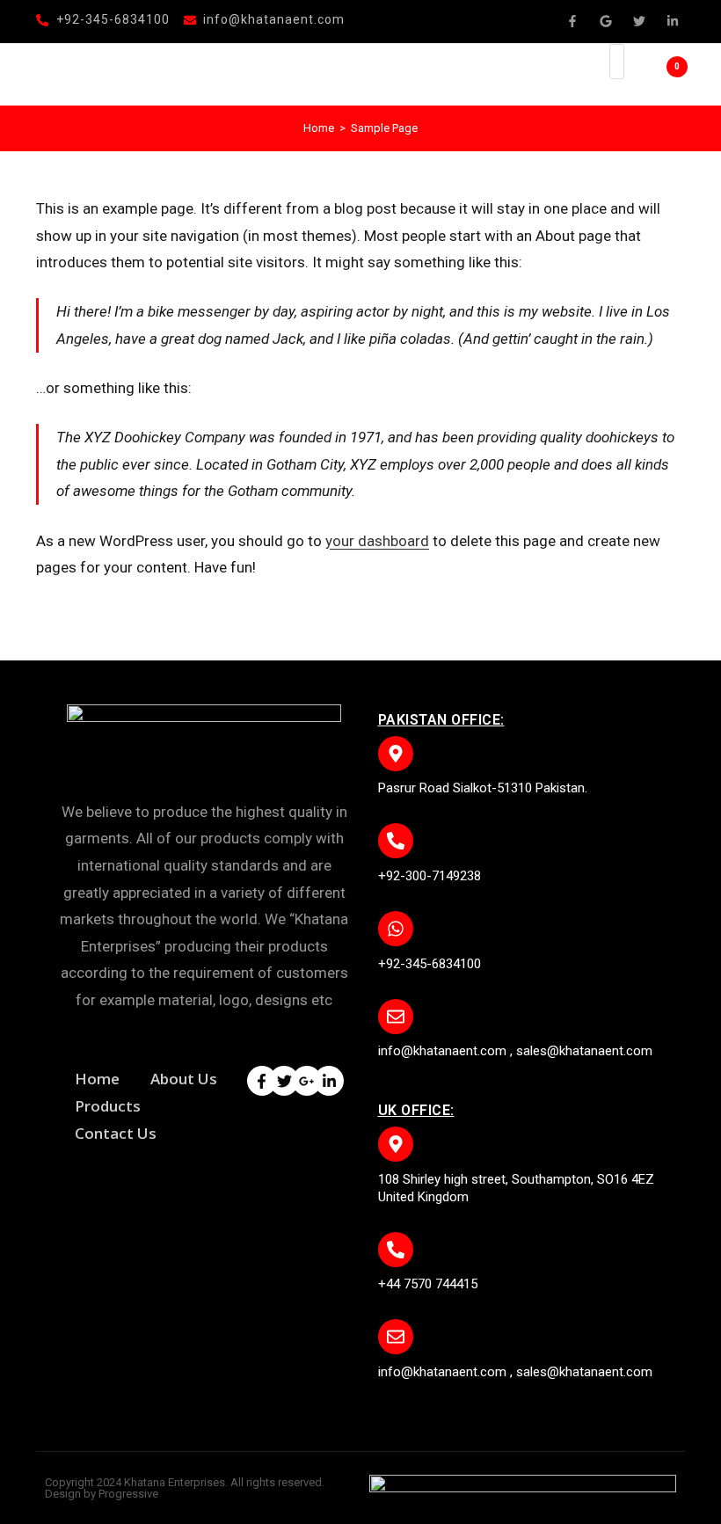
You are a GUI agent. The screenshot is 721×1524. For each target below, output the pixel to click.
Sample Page (384, 128)
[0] (651, 75)
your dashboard (377, 541)
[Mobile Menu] (579, 74)
